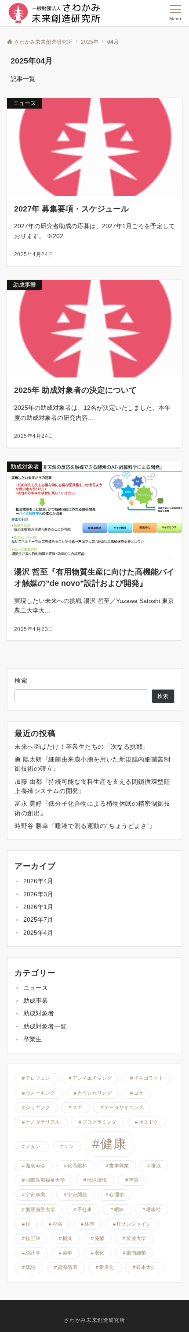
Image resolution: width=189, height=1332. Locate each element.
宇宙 (133, 1180)
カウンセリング (94, 1093)
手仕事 (84, 1209)
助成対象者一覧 (44, 1026)
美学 (67, 1252)
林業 (89, 1223)
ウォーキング (40, 1093)
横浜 (67, 1238)
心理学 (116, 1194)
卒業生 (32, 1039)
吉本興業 (119, 1165)
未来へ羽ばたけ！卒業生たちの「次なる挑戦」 (82, 746)
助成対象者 (38, 1013)
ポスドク (149, 1121)
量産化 (106, 1267)
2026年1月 (38, 906)
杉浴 (57, 1223)
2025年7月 (38, 919)
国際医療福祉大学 (45, 1180)
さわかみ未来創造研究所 (94, 1320)
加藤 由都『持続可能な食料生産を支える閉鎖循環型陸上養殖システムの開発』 (92, 786)
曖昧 (119, 1209)
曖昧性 (153, 1209)
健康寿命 (35, 1165)
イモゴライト (148, 1078)
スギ (77, 1107)
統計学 (32, 1252)
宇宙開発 (77, 1194)
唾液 (155, 1165)
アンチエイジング (92, 1078)
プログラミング (99, 1121)
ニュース (35, 987)
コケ (138, 1093)
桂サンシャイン (133, 1223)
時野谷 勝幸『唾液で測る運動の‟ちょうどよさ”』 (85, 825)
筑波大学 (136, 1238)
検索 (21, 680)
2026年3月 (38, 894)
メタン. (33, 1146)
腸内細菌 (136, 1252)
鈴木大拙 (146, 1267)
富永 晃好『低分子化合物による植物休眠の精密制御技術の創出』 (92, 808)
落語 (30, 1267)
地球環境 (97, 1180)
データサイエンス (124, 1107)
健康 (113, 1143)
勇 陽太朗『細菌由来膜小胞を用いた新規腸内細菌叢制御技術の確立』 (92, 764)
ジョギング (37, 1107)
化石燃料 (77, 1165)
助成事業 (35, 1000)
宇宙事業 (35, 1194)
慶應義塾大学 (40, 1209)
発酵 (99, 1238)
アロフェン (37, 1078)
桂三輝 (32, 1238)
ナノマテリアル (42, 1121)
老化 (99, 1252)
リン (68, 1146)
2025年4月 (38, 932)
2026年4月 (38, 880)
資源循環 (67, 1267)
